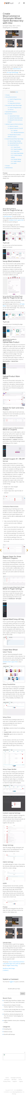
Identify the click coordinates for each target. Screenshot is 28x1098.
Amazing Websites (17, 1092)
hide (17, 92)
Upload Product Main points (15, 118)
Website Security (8, 1031)
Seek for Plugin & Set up (14, 99)
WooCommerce (17, 68)
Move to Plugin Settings (14, 141)
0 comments (15, 27)
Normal (14, 130)
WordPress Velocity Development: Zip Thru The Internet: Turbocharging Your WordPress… (13, 1016)
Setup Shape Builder (17, 153)
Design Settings (16, 159)
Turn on (10, 101)
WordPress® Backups (9, 1034)
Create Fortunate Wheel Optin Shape (14, 139)
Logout (21, 1081)
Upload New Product (13, 116)
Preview (7, 95)
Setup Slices (15, 151)
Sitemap (14, 1094)
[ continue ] (5, 970)
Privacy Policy (7, 1081)
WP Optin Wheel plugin (12, 72)
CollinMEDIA (19, 1090)
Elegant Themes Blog (12, 965)
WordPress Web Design (9, 968)
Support (15, 1081)
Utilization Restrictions (17, 132)
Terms (20, 1079)
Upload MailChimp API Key (15, 143)
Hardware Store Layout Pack (16, 220)
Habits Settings (16, 161)
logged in (11, 981)
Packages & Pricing (16, 1077)
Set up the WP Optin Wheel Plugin (13, 105)
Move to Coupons (13, 126)
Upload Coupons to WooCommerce (14, 124)
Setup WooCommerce (14, 103)
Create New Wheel (13, 145)
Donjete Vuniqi (8, 25)
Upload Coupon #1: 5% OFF (15, 128)
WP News (14, 1079)
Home (7, 1077)
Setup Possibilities (16, 149)
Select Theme (15, 147)
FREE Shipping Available (14, 1058)
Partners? (7, 1079)
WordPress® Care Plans (14, 988)
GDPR (13, 163)
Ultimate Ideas (9, 167)
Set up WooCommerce (11, 97)
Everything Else (6, 27)
